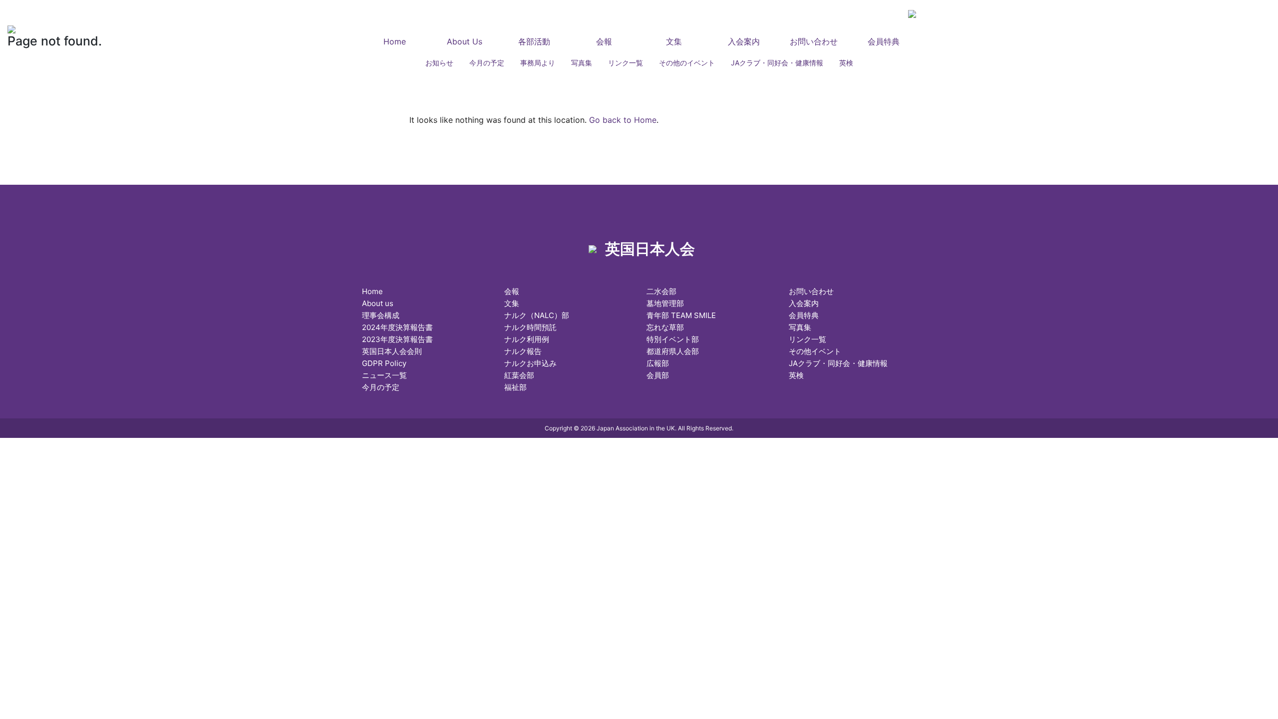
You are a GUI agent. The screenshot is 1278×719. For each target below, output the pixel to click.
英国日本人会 (471, 18)
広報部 (657, 363)
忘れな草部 (665, 327)
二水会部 (661, 291)
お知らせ (439, 62)
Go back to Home (622, 120)
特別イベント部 (672, 339)
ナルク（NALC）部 (536, 315)
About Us (464, 41)
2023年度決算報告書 (397, 339)
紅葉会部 (519, 375)
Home (394, 41)
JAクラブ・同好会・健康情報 (777, 62)
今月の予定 (486, 62)
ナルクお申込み (530, 363)
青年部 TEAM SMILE (681, 315)
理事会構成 (380, 315)
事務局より (537, 62)
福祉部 (515, 387)
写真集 (581, 62)
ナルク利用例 (526, 339)
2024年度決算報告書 (397, 327)
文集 (674, 41)
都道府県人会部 (672, 351)
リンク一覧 (625, 62)
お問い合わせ (814, 41)
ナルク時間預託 (530, 327)
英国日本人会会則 (392, 351)
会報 (604, 41)
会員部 (657, 375)
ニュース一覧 (384, 375)
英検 (846, 62)
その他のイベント (687, 62)
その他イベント (815, 351)
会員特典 (884, 41)
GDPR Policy (384, 363)
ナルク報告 (523, 351)
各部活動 (534, 41)
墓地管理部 (665, 303)
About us (377, 303)
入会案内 (744, 41)
